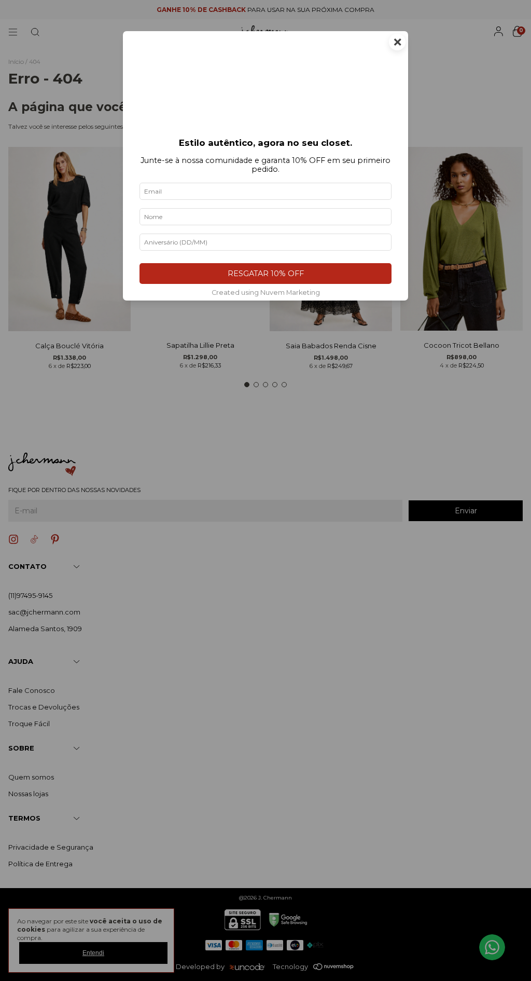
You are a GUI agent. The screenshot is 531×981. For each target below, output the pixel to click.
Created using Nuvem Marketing (266, 292)
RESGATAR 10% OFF (266, 273)
